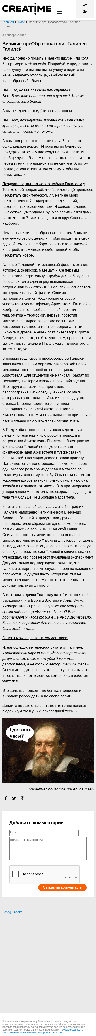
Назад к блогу (12, 912)
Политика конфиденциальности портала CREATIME (32, 1032)
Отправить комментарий (62, 887)
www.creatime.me (73, 1029)
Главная (8, 22)
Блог (21, 22)
